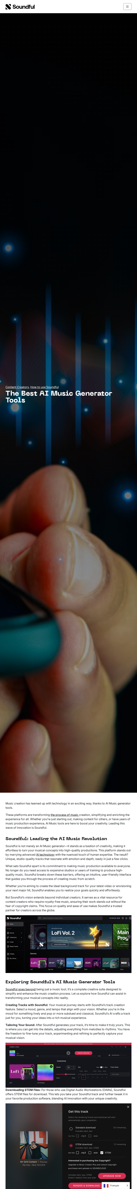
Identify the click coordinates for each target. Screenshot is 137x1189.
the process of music (65, 815)
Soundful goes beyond (21, 989)
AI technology (45, 854)
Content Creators (17, 387)
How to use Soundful (44, 387)
